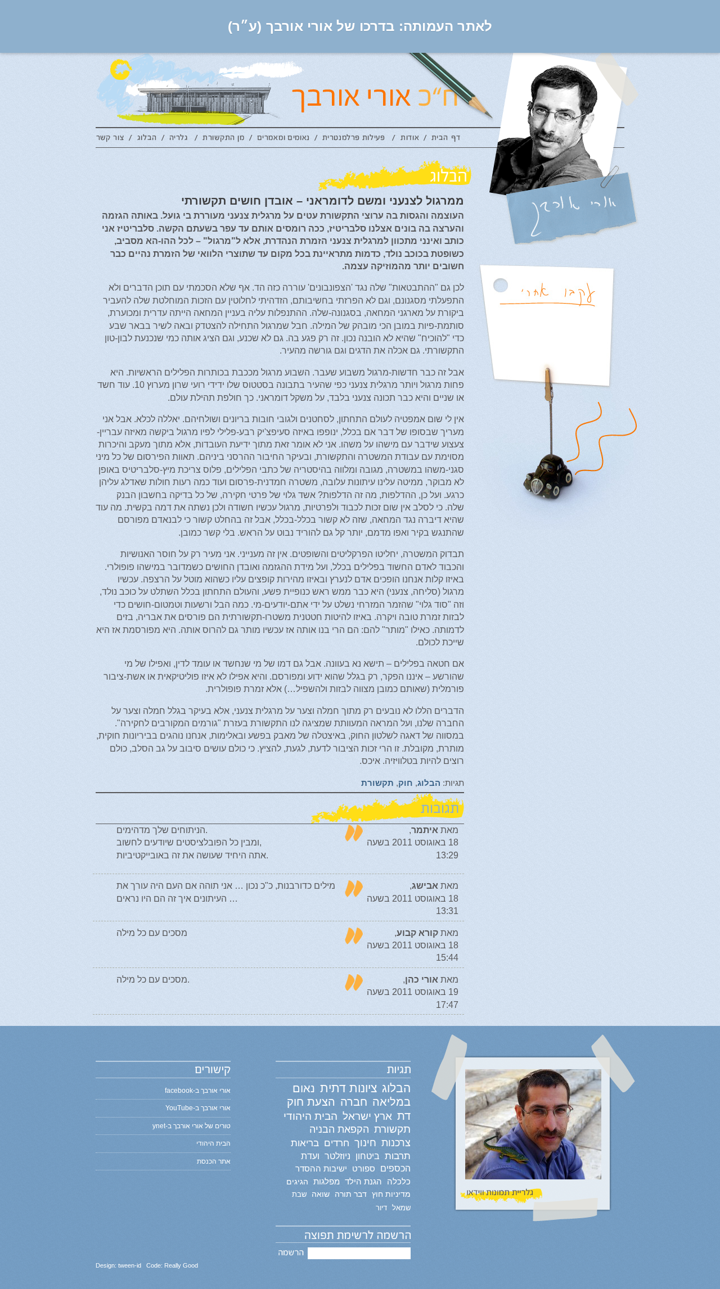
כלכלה (399, 1181)
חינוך (365, 1142)
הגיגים (297, 1181)
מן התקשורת (223, 139)
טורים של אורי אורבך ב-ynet (191, 1126)
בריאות (305, 1143)
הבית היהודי (311, 1116)
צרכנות (396, 1142)
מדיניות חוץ (391, 1194)
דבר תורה (351, 1194)
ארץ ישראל (367, 1116)
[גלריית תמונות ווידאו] (533, 1133)
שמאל (401, 1208)
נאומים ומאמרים (283, 139)
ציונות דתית (348, 1088)
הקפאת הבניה (339, 1129)
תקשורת (377, 783)
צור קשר (112, 139)
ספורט (363, 1168)
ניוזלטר (337, 1156)
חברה (353, 1102)
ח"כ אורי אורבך (426, 90)
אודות (409, 139)
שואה (321, 1194)
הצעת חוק (311, 1102)
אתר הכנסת (214, 1161)
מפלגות (326, 1181)
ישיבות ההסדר (321, 1168)
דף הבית (446, 139)
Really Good (181, 1265)
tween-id (129, 1265)
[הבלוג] (280, 175)
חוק (405, 783)
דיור (381, 1208)
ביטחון (368, 1156)
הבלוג (146, 139)
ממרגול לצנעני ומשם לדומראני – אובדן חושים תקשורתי (322, 201)
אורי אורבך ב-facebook (198, 1090)
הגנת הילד (363, 1181)
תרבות (398, 1156)
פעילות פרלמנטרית (355, 139)
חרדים (336, 1142)
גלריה (180, 139)
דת (404, 1116)
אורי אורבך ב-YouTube (198, 1108)
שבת (299, 1194)
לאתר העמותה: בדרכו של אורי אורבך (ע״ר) (360, 26)
